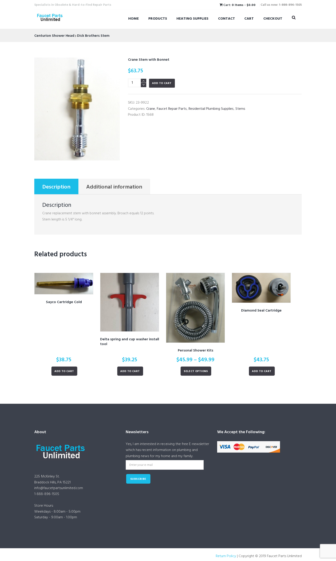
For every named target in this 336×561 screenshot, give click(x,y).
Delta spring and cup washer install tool (129, 341)
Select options (196, 371)
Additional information (114, 187)
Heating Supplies (192, 19)
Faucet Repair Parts (172, 109)
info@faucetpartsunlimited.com (58, 488)
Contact (226, 19)
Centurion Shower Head (54, 36)
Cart (249, 19)
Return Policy (226, 556)
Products (157, 19)
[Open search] (293, 18)
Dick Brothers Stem (93, 36)
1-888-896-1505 (46, 494)
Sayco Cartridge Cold (64, 302)
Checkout (272, 19)
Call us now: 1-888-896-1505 (281, 5)
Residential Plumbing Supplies (211, 109)
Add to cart (161, 83)
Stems (240, 109)
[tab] (56, 186)
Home (133, 19)
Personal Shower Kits (195, 351)
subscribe (138, 479)
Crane (150, 109)
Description (56, 187)
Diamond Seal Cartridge (261, 311)
